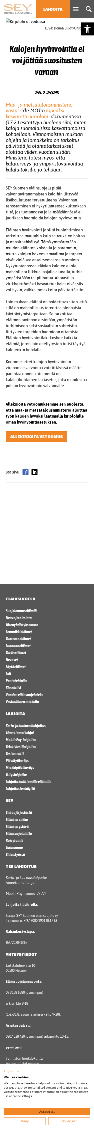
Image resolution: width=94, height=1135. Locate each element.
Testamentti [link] (15, 753)
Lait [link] (8, 673)
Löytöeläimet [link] (16, 666)
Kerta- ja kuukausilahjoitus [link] (26, 725)
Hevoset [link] (12, 659)
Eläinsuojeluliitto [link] (19, 833)
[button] (12, 1071)
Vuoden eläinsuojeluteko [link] (25, 694)
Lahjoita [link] (52, 9)
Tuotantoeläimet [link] (18, 639)
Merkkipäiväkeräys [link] (20, 767)
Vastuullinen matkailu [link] (22, 701)
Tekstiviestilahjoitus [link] (21, 746)
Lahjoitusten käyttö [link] (20, 788)
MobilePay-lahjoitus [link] (21, 739)
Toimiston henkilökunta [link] (24, 1058)
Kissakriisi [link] (13, 687)
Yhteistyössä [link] (15, 854)
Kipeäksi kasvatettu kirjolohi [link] (35, 113)
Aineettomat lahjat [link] (20, 732)
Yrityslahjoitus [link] (17, 774)
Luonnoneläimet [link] (18, 646)
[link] (87, 28)
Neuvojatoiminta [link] (19, 618)
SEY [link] (9, 800)
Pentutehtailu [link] (16, 680)
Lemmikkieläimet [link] (19, 632)
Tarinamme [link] (14, 847)
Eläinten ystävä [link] (17, 826)
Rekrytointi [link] (14, 840)
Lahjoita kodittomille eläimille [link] (28, 781)
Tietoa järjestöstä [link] (19, 812)
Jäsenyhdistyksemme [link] (22, 625)
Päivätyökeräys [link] (17, 760)
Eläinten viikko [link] (17, 819)
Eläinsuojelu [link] (21, 598)
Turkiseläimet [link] (16, 652)
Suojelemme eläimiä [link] (21, 611)
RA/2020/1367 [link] (16, 943)
